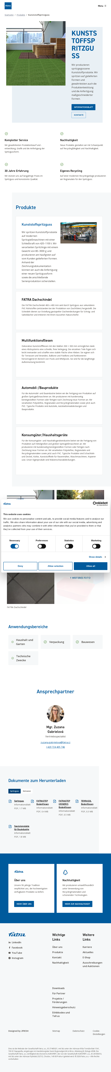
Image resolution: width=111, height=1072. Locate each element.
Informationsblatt (83, 107)
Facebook (17, 947)
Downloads (58, 988)
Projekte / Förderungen (59, 1000)
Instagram (17, 958)
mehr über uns (24, 904)
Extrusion (27, 791)
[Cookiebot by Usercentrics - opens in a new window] (95, 504)
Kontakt (57, 957)
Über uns (57, 947)
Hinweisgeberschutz (62, 1007)
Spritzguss (14, 791)
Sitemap (56, 1031)
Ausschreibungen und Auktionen (92, 964)
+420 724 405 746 (55, 747)
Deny (20, 566)
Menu (100, 5)
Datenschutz (77, 1031)
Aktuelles (88, 952)
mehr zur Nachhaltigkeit (77, 904)
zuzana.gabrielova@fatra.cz (55, 742)
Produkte (21, 14)
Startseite (9, 14)
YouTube (17, 952)
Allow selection (55, 566)
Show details (95, 557)
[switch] (42, 546)
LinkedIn (16, 942)
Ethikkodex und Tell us (61, 1014)
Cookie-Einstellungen (98, 1032)
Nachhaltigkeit (60, 962)
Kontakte (78, 115)
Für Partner (58, 993)
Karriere (87, 947)
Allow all (90, 566)
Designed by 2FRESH (18, 1031)
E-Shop (86, 957)
